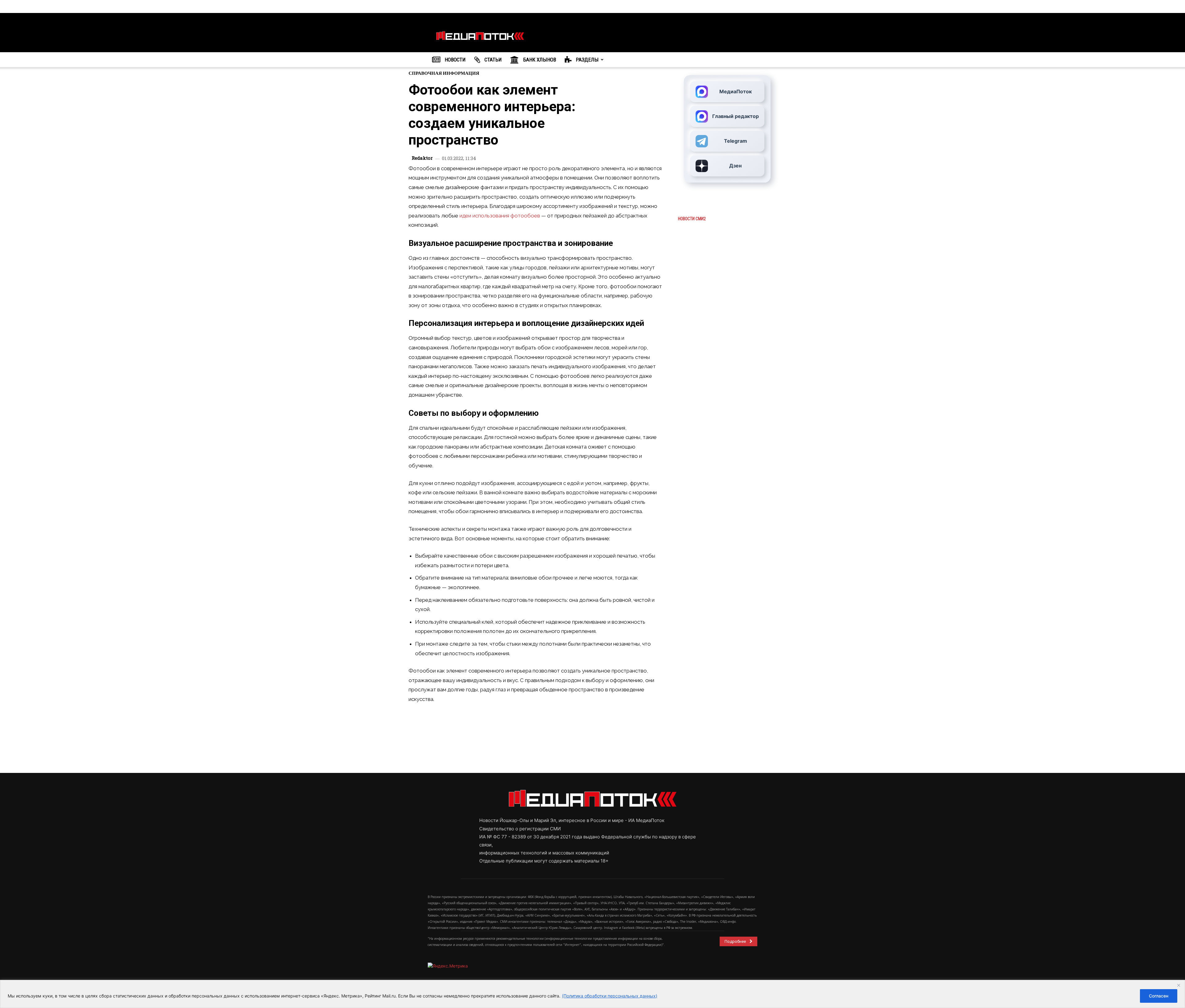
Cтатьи (492, 60)
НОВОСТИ (454, 60)
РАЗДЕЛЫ (587, 60)
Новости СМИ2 (692, 218)
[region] (592, 994)
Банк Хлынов (539, 60)
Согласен (1158, 995)
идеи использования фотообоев (499, 216)
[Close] (1178, 985)
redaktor (422, 158)
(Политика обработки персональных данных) (609, 995)
